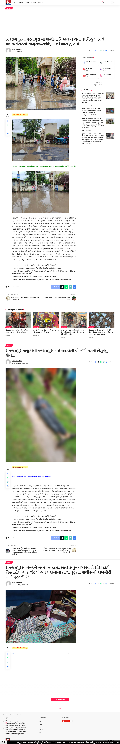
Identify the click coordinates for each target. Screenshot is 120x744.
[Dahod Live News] (8, 2)
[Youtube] (90, 76)
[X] (106, 63)
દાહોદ (83, 130)
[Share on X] (98, 50)
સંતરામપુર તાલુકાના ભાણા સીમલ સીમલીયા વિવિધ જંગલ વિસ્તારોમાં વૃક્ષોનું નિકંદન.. (37, 268)
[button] (42, 2)
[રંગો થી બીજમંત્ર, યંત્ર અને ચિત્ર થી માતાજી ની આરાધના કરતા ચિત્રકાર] (46, 320)
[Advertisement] (60, 23)
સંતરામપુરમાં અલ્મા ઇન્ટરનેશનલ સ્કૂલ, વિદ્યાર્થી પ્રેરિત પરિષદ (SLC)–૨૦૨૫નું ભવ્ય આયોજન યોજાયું (42, 279)
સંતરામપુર (9, 8)
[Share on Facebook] (95, 50)
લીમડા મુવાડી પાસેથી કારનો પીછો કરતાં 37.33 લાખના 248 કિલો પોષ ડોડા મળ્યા (35, 276)
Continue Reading (60, 699)
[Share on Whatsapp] (101, 50)
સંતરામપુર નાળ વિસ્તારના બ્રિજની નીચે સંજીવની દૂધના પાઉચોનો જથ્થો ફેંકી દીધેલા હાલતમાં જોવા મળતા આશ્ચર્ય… (101, 332)
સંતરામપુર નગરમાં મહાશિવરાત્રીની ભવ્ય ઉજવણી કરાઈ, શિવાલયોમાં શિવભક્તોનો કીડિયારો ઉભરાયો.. (72, 332)
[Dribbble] (106, 76)
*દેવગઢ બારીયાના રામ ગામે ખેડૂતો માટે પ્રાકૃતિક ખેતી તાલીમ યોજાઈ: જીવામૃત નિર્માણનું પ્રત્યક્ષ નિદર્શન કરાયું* (91, 110)
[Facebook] (90, 63)
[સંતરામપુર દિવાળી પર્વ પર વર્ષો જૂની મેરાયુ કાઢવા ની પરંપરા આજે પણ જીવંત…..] (18, 320)
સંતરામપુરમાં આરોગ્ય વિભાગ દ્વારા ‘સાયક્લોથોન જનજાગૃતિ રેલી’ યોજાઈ (34, 265)
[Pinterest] (90, 69)
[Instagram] (106, 69)
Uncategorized (85, 105)
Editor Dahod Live (17, 49)
